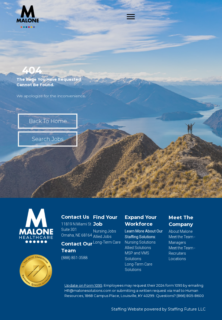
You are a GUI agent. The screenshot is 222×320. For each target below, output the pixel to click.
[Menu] (131, 16)
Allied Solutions (138, 247)
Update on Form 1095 (83, 285)
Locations (177, 259)
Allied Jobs (102, 236)
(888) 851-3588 (74, 258)
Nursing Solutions (140, 242)
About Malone (180, 231)
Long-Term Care (106, 242)
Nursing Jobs (104, 231)
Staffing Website (127, 309)
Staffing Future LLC (186, 309)
